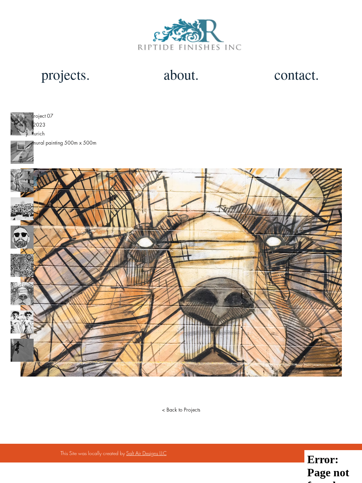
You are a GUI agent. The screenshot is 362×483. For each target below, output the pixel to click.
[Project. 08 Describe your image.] (22, 321)
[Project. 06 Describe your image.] (22, 265)
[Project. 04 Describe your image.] (22, 208)
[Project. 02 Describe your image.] (22, 152)
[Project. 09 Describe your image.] (22, 350)
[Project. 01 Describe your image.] (22, 123)
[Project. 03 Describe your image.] (22, 180)
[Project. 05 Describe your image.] (22, 237)
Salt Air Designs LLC (146, 453)
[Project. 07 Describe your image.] (22, 293)
